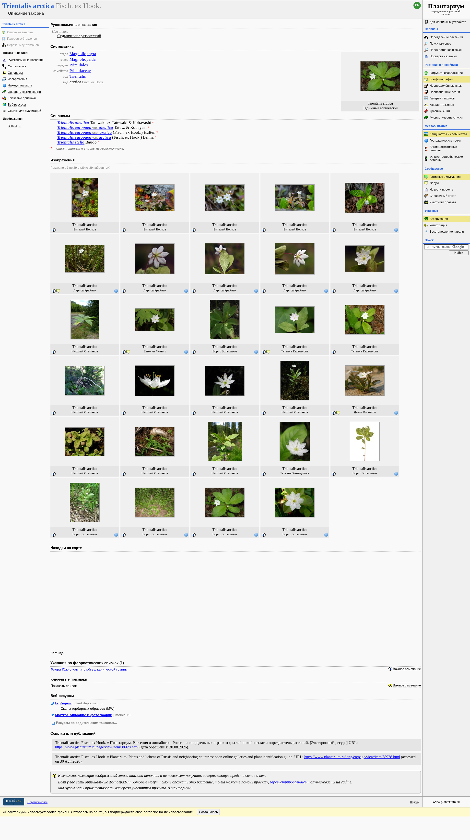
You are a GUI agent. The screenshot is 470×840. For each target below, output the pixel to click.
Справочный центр (443, 196)
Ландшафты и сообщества (448, 134)
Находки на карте (20, 85)
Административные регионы (443, 148)
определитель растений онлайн (446, 9)
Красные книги (440, 111)
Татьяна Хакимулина (294, 473)
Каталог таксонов (442, 105)
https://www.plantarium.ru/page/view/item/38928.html (97, 747)
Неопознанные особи (445, 92)
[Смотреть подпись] (54, 230)
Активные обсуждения (445, 177)
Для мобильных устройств (448, 22)
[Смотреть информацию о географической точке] (396, 230)
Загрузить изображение (446, 73)
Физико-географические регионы (446, 158)
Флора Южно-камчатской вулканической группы (89, 669)
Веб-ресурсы (17, 104)
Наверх (414, 802)
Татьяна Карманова (294, 351)
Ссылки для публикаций (24, 111)
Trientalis (78, 76)
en (417, 5)
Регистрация (438, 225)
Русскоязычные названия (26, 60)
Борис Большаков (224, 351)
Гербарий (63, 703)
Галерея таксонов (442, 98)
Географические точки (445, 140)
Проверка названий (443, 56)
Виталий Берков (84, 229)
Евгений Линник (155, 351)
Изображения (17, 79)
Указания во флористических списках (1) (87, 663)
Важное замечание (407, 669)
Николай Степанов (84, 351)
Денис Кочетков (365, 412)
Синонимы (15, 72)
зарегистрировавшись (288, 782)
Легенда (57, 653)
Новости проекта (441, 189)
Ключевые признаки (22, 98)
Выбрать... (15, 126)
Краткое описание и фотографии (83, 715)
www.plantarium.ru (446, 802)
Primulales (79, 65)
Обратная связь (37, 802)
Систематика (17, 66)
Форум (434, 183)
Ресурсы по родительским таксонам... (86, 723)
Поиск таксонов (440, 43)
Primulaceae (80, 70)
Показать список (63, 686)
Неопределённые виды (446, 85)
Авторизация (439, 219)
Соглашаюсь (208, 812)
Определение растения (446, 37)
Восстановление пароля (447, 231)
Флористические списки (24, 92)
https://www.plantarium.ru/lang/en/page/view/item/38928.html (352, 757)
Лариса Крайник (84, 290)
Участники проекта (443, 202)
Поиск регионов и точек (446, 50)
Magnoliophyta (83, 53)
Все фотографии (441, 79)
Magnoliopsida (83, 59)
